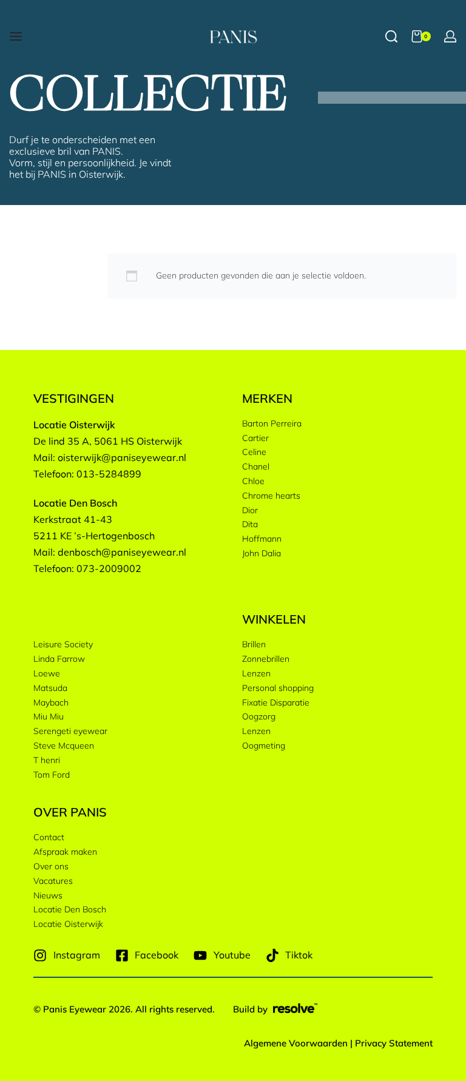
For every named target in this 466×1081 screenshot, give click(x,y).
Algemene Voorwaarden (296, 1043)
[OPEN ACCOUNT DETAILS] (450, 36)
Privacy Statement (394, 1043)
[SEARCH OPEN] (391, 36)
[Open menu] (15, 36)
